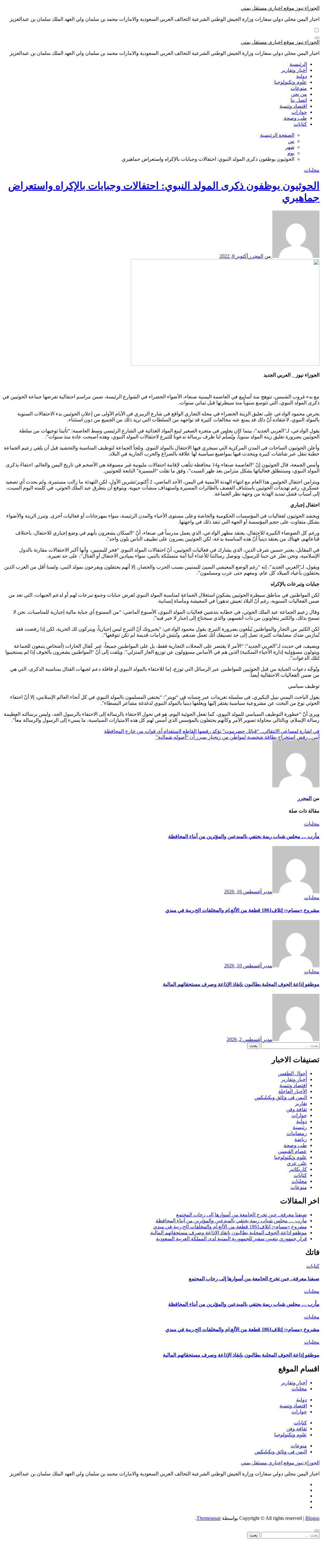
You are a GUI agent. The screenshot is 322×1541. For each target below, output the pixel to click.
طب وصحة (295, 118)
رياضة (300, 1139)
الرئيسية (298, 64)
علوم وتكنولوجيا (290, 82)
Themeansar (209, 1518)
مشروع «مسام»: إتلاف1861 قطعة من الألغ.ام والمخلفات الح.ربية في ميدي (242, 910)
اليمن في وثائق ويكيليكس (280, 1097)
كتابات (300, 124)
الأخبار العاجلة (292, 1091)
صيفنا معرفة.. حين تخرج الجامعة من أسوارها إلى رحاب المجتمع (241, 1214)
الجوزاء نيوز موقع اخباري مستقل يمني (280, 8)
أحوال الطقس (292, 1073)
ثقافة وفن (296, 1109)
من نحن (299, 94)
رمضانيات (296, 1133)
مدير (267, 891)
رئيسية (300, 1127)
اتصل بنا (299, 100)
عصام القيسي (292, 1151)
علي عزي (297, 1163)
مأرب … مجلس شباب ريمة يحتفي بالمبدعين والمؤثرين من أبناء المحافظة (243, 836)
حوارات (299, 112)
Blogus (312, 1518)
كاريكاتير (298, 1169)
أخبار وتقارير (294, 70)
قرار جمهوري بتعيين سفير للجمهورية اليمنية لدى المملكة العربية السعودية (231, 1238)
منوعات (299, 88)
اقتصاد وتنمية (293, 106)
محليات (311, 170)
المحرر (255, 256)
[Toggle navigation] (316, 38)
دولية (301, 76)
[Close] (316, 1531)
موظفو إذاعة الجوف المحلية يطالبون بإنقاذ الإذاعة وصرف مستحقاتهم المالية (241, 984)
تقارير (301, 1103)
